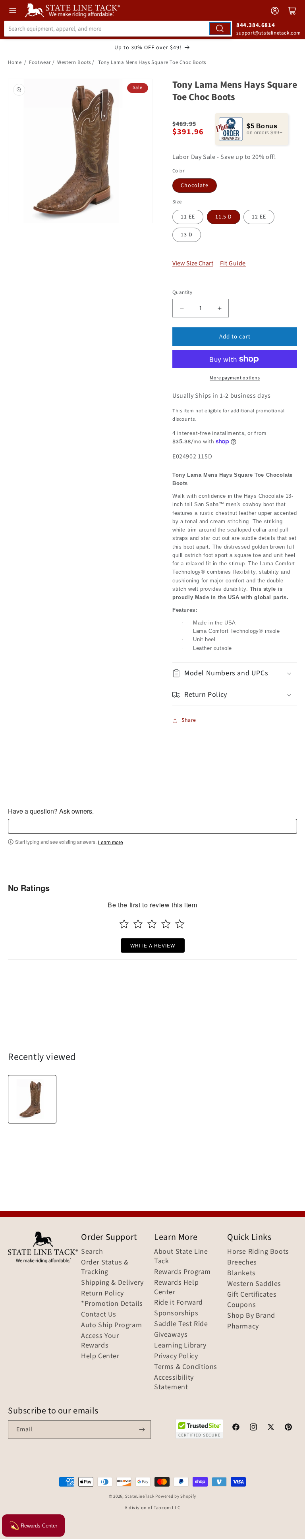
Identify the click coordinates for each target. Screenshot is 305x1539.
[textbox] (152, 826)
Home (14, 62)
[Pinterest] (288, 1428)
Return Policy (102, 1293)
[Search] (220, 28)
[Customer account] (275, 10)
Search (92, 1252)
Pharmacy (243, 1326)
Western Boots (74, 62)
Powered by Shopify (175, 1496)
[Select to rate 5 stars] (180, 924)
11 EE (188, 217)
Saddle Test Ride (181, 1324)
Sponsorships (176, 1313)
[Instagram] (253, 1428)
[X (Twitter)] (271, 1428)
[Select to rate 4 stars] (166, 924)
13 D (187, 235)
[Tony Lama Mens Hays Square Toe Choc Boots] (32, 1099)
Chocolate (194, 185)
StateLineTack (139, 1496)
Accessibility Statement (174, 1382)
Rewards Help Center (176, 1287)
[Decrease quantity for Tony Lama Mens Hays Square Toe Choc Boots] (182, 308)
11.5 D (223, 217)
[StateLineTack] (72, 10)
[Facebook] (236, 1428)
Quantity (182, 292)
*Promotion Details (112, 1304)
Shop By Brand (251, 1316)
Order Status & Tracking (104, 1267)
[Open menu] (12, 10)
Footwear (40, 62)
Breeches (242, 1262)
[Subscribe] (142, 1429)
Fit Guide (233, 263)
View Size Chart (192, 263)
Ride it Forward (178, 1302)
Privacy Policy (176, 1356)
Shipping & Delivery (112, 1283)
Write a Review (152, 945)
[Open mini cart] (292, 10)
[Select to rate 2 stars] (138, 924)
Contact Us (98, 1314)
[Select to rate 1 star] (124, 924)
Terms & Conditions (185, 1367)
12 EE (259, 217)
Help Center (100, 1356)
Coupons (241, 1305)
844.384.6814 (255, 25)
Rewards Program (182, 1272)
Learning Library (180, 1345)
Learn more (110, 842)
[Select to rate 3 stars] (152, 924)
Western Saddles (254, 1284)
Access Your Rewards (100, 1340)
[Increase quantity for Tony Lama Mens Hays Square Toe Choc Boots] (219, 308)
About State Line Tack (181, 1256)
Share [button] (188, 720)
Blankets (241, 1273)
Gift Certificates (251, 1294)
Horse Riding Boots (258, 1252)
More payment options (235, 378)
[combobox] (118, 29)
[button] (234, 673)
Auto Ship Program (111, 1325)
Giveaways (170, 1335)
